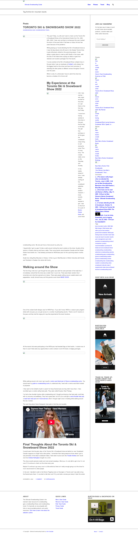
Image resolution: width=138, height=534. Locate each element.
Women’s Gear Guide (62, 502)
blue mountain (99, 226)
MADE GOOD (65, 277)
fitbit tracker (106, 228)
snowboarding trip (100, 261)
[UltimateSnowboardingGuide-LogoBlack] (32, 4)
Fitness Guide (60, 506)
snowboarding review (105, 258)
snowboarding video (106, 263)
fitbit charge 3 (99, 228)
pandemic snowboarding (102, 241)
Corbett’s (71, 64)
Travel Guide (59, 508)
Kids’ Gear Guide (61, 504)
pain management (100, 239)
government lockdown (101, 232)
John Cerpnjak (49, 531)
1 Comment (38, 479)
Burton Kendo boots (80, 212)
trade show (106, 267)
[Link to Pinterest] (113, 531)
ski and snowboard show (106, 248)
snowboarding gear (29, 30)
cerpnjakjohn (50, 479)
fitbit (112, 226)
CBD (108, 226)
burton (105, 226)
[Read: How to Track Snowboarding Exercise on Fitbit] (97, 72)
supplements (98, 267)
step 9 (109, 265)
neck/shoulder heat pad (77, 396)
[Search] (113, 4)
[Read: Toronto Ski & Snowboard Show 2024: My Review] (97, 105)
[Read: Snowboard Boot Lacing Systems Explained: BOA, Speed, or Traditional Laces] (97, 120)
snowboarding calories (107, 252)
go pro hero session (103, 230)
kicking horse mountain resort (103, 234)
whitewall (111, 267)
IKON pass (111, 232)
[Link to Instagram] (110, 531)
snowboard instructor (101, 265)
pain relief (108, 239)
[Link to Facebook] (107, 531)
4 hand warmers (43, 399)
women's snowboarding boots (103, 269)
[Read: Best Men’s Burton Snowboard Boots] (97, 139)
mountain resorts (108, 237)
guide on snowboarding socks (41, 383)
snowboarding (99, 250)
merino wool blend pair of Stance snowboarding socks (66, 381)
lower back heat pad (30, 399)
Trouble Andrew (71, 456)
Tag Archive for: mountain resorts (34, 12)
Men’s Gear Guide (61, 499)
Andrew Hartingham (34, 458)
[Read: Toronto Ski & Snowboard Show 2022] (97, 89)
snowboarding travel (43, 30)
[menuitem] (89, 4)
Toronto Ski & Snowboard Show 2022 (52, 27)
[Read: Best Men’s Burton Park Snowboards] (97, 163)
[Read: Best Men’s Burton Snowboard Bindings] (97, 156)
